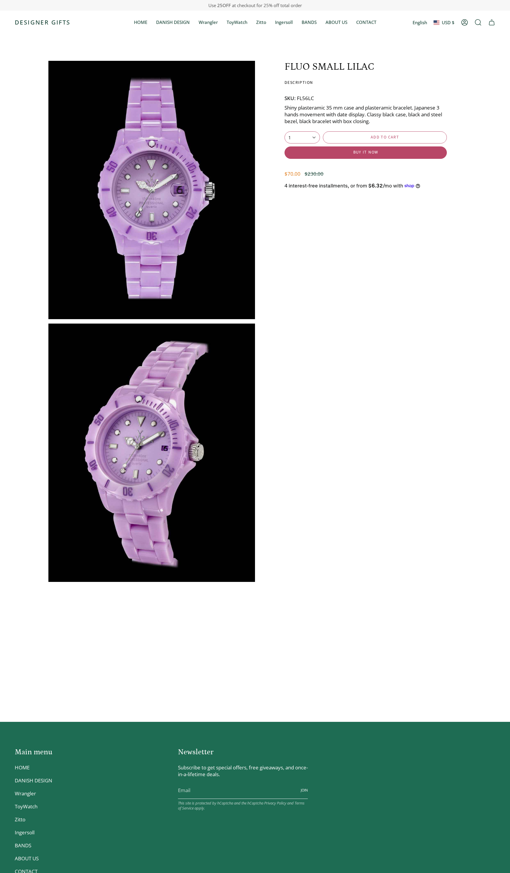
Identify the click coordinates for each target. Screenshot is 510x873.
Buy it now (365, 152)
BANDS (23, 845)
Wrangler (25, 793)
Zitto (20, 819)
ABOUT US (27, 858)
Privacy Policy (275, 803)
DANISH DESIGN (33, 780)
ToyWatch (26, 806)
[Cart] (491, 22)
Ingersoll (25, 832)
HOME (22, 767)
